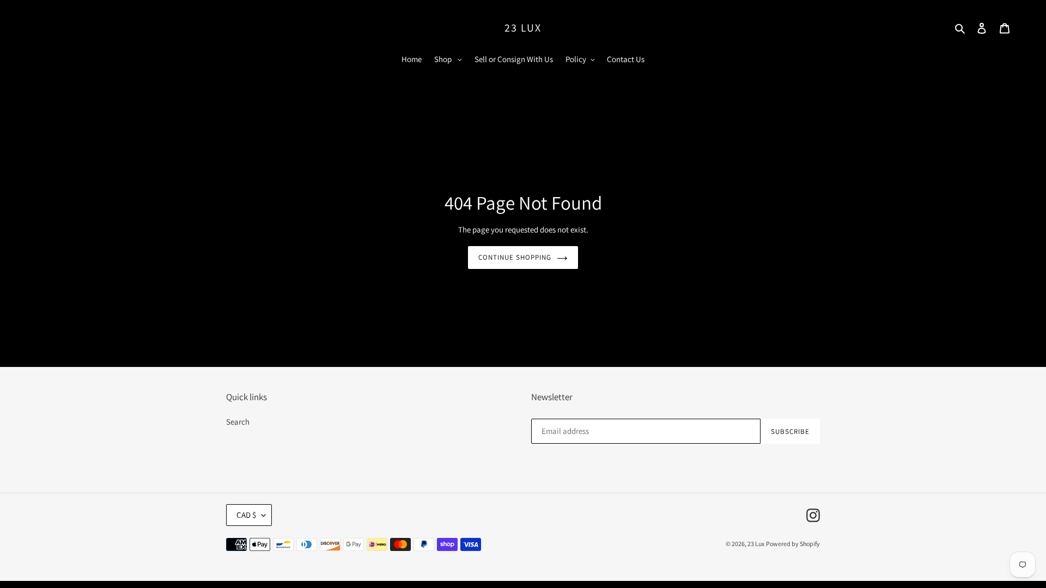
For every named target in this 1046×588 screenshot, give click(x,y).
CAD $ (246, 515)
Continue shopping (515, 257)
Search (238, 421)
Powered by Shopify (793, 544)
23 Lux (523, 27)
